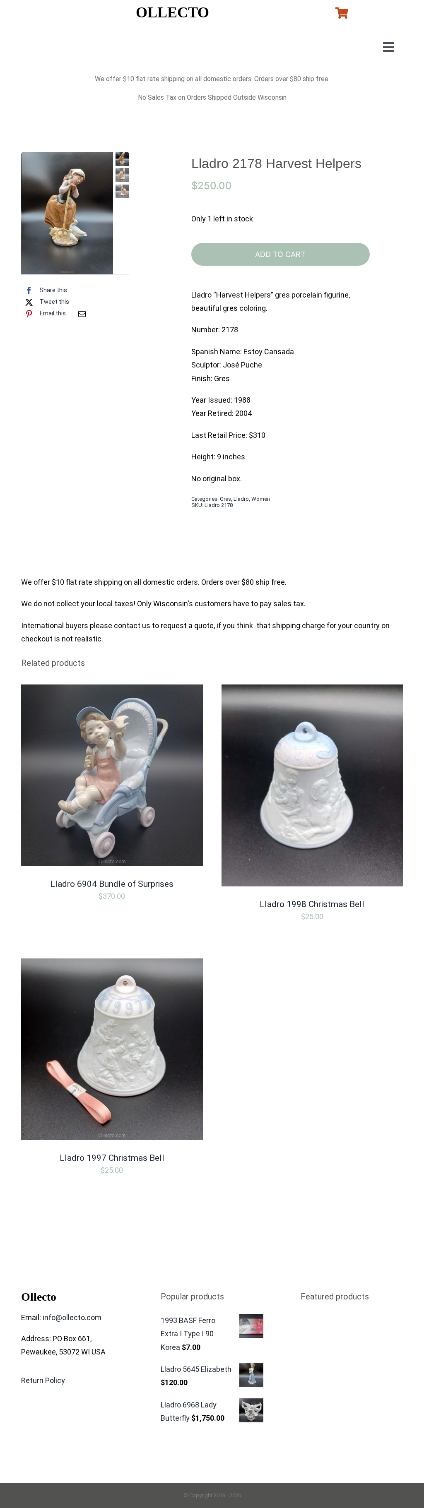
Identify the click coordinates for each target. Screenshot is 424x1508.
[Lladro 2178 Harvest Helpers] (67, 213)
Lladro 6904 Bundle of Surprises (111, 884)
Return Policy (43, 1380)
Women (260, 499)
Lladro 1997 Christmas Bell (112, 1158)
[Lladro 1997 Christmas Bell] (111, 965)
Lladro (241, 499)
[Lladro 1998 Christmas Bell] (312, 691)
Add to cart (280, 254)
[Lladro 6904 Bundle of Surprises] (111, 691)
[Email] (82, 313)
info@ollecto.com (72, 1317)
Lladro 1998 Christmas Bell (312, 904)
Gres (225, 499)
